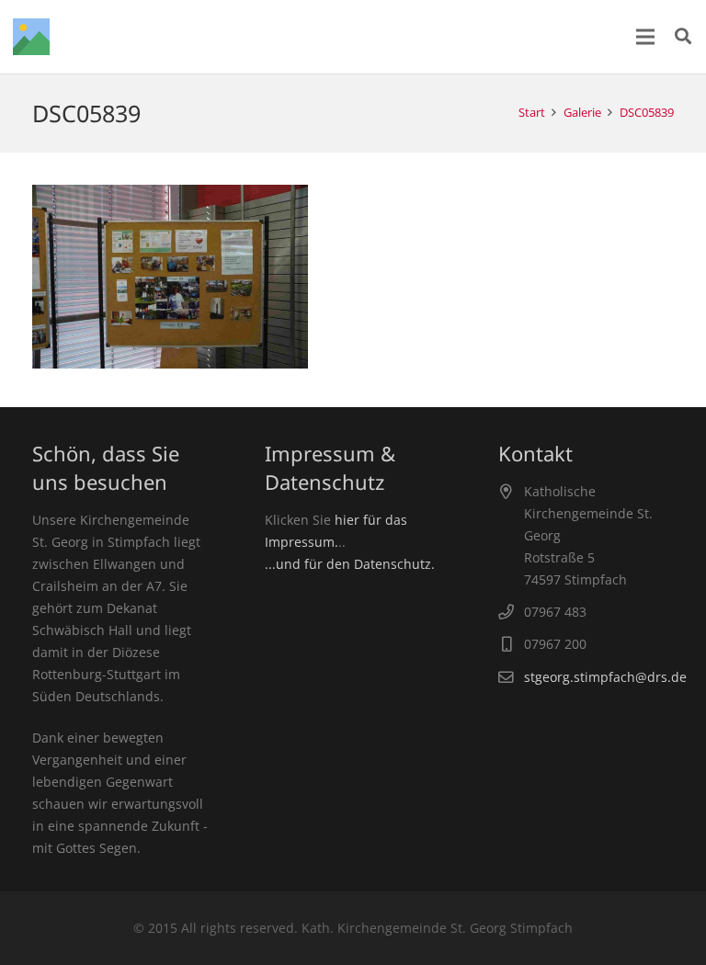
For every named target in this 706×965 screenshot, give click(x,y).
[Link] (31, 36)
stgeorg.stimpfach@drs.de (605, 677)
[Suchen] (683, 36)
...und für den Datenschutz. (350, 564)
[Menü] (645, 37)
